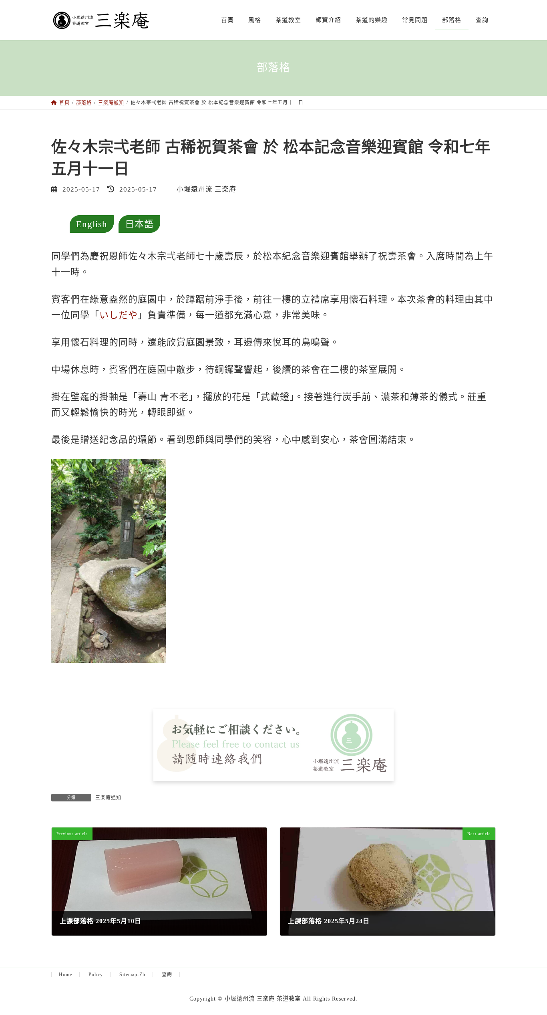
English (91, 224)
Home (65, 974)
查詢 (167, 974)
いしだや (118, 315)
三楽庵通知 (108, 798)
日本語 (139, 224)
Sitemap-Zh (132, 974)
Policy (95, 974)
